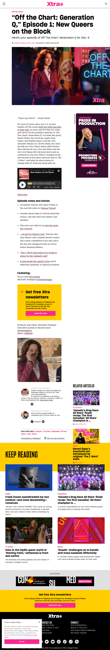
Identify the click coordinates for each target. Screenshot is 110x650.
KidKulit (28, 333)
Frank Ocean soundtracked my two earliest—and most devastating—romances (27, 499)
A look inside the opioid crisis (34, 261)
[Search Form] (106, 4)
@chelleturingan (44, 279)
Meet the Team (47, 625)
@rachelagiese (24, 330)
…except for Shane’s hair (32, 234)
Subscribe (22, 195)
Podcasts (55, 431)
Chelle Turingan (20, 43)
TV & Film (46, 431)
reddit (71, 642)
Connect (75, 622)
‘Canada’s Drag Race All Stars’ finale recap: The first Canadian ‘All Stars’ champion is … (86, 415)
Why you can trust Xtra (55, 438)
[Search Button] (106, 3)
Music (7, 494)
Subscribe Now (40, 313)
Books (60, 547)
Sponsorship (46, 633)
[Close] (39, 622)
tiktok (65, 642)
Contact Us (46, 622)
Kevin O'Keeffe (80, 424)
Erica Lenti (30, 43)
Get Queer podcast (79, 633)
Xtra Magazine (55, 4)
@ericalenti (34, 277)
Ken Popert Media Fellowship (83, 630)
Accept (21, 642)
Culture (38, 431)
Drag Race (62, 494)
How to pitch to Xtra (50, 628)
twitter (47, 642)
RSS (77, 642)
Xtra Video (79, 463)
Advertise (45, 630)
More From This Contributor (40, 388)
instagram (59, 642)
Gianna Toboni (48, 208)
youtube (53, 642)
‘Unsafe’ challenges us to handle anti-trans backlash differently (78, 551)
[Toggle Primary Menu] (4, 4)
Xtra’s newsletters (79, 625)
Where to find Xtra (79, 628)
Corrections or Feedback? (31, 438)
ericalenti (37, 422)
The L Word (32, 434)
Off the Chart (17, 12)
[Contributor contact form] (32, 404)
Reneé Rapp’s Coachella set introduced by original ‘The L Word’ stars (85, 454)
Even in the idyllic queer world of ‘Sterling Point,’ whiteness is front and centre (26, 552)
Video (75, 446)
